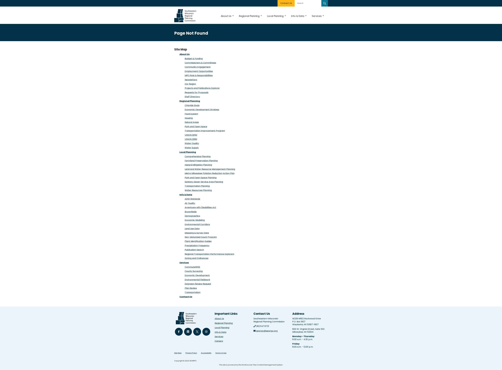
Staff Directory (192, 96)
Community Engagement (198, 66)
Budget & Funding (194, 58)
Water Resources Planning (198, 190)
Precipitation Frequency (197, 245)
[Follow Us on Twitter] (197, 332)
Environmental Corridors (197, 224)
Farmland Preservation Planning (201, 160)
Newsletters (191, 79)
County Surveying (194, 271)
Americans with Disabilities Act (200, 207)
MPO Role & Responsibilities (199, 75)
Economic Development (197, 275)
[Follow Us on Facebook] (179, 332)
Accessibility (206, 353)
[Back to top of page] (496, 363)
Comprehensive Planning (197, 156)
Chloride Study (192, 105)
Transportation (192, 292)
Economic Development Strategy (202, 109)
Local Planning (187, 152)
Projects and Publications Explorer (202, 88)
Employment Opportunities (199, 71)
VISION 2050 (191, 135)
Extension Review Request (198, 283)
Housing (189, 118)
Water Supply (192, 147)
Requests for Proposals (196, 92)
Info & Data (185, 194)
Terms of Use (220, 353)
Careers (219, 341)
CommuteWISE (192, 266)
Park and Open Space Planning (200, 177)
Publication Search (194, 249)
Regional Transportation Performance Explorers (209, 254)
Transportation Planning (197, 185)
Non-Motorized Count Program (201, 237)
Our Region (190, 83)
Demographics (192, 215)
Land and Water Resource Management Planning (210, 169)
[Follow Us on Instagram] (206, 332)
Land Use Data (192, 228)
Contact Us (286, 3)
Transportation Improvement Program (205, 130)
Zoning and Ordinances (196, 258)
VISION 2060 (191, 139)
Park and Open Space (196, 126)
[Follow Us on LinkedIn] (188, 332)
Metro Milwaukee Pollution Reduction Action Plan (210, 173)
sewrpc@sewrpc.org (267, 330)
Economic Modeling (195, 220)
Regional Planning (189, 101)
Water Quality (192, 143)
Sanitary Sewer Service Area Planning (204, 181)
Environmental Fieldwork (197, 279)
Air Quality (190, 203)
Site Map (178, 353)
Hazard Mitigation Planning (198, 164)
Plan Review (191, 288)
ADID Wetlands (192, 198)
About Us (184, 54)
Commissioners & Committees (200, 62)
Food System (191, 113)
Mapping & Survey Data (197, 232)
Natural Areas (192, 122)
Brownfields (191, 211)
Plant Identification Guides (198, 241)
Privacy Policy (191, 353)
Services (184, 262)
